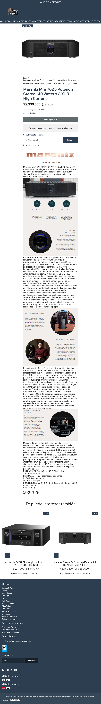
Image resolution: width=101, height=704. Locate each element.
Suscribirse (31, 661)
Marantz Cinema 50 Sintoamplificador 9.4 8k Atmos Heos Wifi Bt (75, 563)
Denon (4, 598)
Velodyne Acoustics (9, 611)
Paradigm (5, 596)
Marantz (5, 591)
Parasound (6, 609)
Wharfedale (6, 606)
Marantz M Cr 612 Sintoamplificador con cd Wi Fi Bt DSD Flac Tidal (26, 563)
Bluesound (6, 614)
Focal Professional (9, 617)
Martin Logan (7, 593)
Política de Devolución (10, 630)
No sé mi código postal (32, 145)
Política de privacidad (10, 632)
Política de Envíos (9, 627)
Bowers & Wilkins (8, 588)
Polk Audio (6, 601)
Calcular (70, 140)
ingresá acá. (74, 696)
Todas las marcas (9, 619)
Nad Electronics (8, 604)
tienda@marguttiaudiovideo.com (18, 641)
